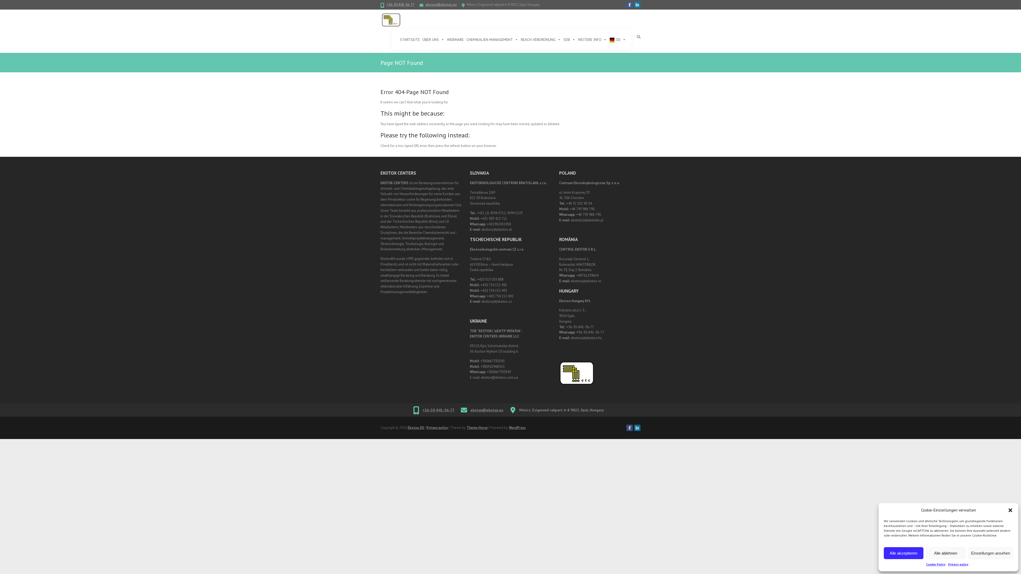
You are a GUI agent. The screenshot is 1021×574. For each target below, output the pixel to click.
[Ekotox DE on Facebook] (629, 5)
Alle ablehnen (945, 553)
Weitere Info (589, 39)
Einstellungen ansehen (990, 553)
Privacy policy (958, 564)
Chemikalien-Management (489, 39)
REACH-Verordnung (538, 39)
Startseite (410, 39)
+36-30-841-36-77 (400, 4)
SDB (566, 39)
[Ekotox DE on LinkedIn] (637, 5)
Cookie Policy (935, 564)
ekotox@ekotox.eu (441, 4)
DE (618, 39)
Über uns (430, 39)
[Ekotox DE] (391, 20)
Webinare (455, 39)
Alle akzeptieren (903, 553)
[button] (1010, 510)
